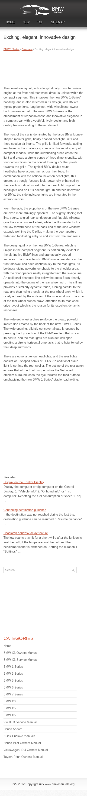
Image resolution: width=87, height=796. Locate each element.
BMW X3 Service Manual (20, 659)
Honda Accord (12, 729)
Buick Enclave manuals (19, 736)
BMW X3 (9, 701)
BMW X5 (9, 708)
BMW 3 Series (13, 673)
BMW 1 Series (11, 49)
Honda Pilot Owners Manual (22, 743)
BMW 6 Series (13, 687)
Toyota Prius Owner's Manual (23, 757)
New (26, 22)
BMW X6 (9, 715)
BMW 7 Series (13, 694)
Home (10, 22)
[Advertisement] (43, 67)
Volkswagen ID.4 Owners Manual (25, 750)
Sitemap (58, 22)
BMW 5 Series (13, 680)
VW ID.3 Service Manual (20, 722)
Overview (27, 49)
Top (40, 22)
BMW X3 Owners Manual (20, 653)
